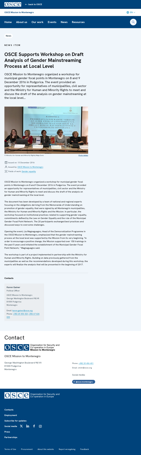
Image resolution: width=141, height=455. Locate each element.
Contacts (8, 409)
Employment (10, 415)
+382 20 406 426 (20, 314)
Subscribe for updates (15, 420)
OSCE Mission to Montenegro (19, 12)
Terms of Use (10, 449)
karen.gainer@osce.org (22, 310)
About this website (46, 449)
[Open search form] (133, 22)
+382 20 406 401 (86, 363)
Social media (10, 426)
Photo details (83, 155)
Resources (78, 22)
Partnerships (10, 437)
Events (52, 22)
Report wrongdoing (67, 449)
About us (21, 22)
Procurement (27, 449)
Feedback (84, 449)
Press (7, 431)
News (64, 22)
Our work (37, 22)
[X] (21, 426)
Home (8, 22)
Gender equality (29, 171)
